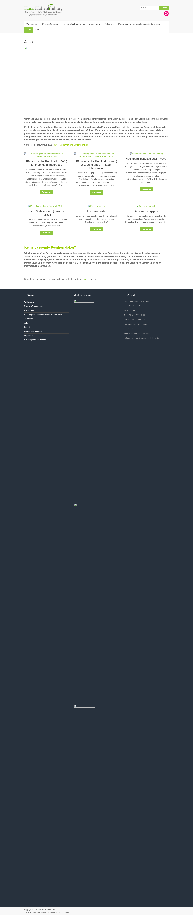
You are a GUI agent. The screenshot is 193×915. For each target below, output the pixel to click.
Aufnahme (109, 24)
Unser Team (94, 24)
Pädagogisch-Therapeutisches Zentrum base (139, 24)
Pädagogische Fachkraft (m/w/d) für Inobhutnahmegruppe (46, 163)
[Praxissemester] (96, 207)
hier (85, 279)
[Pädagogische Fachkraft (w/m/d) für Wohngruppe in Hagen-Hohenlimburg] (96, 156)
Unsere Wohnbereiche (74, 24)
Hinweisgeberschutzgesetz (35, 340)
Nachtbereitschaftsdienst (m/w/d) (146, 158)
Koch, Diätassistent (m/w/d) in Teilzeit (47, 213)
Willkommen (32, 24)
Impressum (29, 335)
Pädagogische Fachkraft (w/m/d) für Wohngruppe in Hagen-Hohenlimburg (96, 165)
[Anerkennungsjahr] (146, 207)
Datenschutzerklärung (33, 331)
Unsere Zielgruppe (51, 24)
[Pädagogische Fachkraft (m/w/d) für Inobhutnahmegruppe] (46, 156)
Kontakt (38, 30)
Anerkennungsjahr (146, 211)
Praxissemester (96, 211)
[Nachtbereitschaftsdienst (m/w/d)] (146, 154)
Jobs (28, 30)
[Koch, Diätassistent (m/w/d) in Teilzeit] (46, 207)
